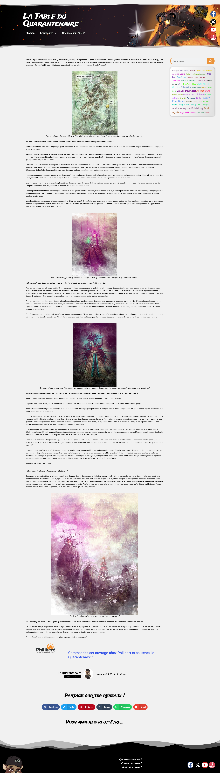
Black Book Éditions (204, 71)
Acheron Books (178, 74)
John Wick (186, 87)
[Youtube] (213, 30)
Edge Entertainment (188, 112)
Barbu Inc (193, 71)
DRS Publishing (184, 70)
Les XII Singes (203, 105)
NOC (208, 113)
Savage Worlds (196, 87)
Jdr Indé (200, 90)
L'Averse (208, 94)
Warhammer (191, 98)
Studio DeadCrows (192, 74)
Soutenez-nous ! (132, 767)
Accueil (30, 33)
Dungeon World (202, 81)
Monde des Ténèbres (194, 94)
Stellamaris (188, 101)
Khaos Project (177, 95)
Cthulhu (199, 98)
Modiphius (206, 101)
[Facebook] (190, 765)
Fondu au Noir (181, 98)
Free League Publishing (184, 104)
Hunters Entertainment (188, 81)
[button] (51, 707)
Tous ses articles (72, 676)
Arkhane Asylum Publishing (187, 108)
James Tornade (197, 101)
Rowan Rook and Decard (196, 77)
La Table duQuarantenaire (51, 20)
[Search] (210, 61)
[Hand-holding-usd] (213, 37)
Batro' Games (201, 113)
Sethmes (176, 80)
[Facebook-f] (213, 14)
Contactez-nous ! (131, 763)
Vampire (175, 70)
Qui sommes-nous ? (73, 33)
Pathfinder (181, 77)
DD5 (207, 90)
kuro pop (202, 74)
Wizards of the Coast (186, 91)
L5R (180, 83)
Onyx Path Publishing (190, 84)
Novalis (204, 87)
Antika (174, 98)
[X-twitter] (213, 22)
